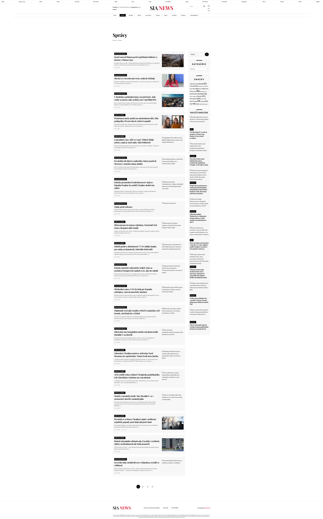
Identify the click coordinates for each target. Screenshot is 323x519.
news (194, 91)
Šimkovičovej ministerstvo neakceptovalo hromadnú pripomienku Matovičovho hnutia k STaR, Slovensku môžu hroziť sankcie (198, 190)
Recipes (183, 15)
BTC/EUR (205, 1)
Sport (165, 15)
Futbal (191, 86)
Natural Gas (22, 1)
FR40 (300, 1)
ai (193, 84)
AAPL (58, 1)
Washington (205, 104)
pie (206, 91)
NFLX (264, 1)
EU (205, 83)
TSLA (132, 1)
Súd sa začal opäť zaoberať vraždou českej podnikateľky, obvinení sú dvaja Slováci (199, 327)
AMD (116, 1)
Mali (197, 88)
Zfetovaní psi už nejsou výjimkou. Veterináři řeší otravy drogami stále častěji (135, 226)
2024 (191, 84)
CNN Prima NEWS (119, 115)
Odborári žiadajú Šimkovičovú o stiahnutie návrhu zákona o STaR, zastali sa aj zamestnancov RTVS (198, 218)
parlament (202, 91)
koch (206, 86)
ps (206, 94)
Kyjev (191, 88)
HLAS (196, 86)
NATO (191, 91)
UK (198, 101)
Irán (201, 86)
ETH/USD (224, 1)
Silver (40, 1)
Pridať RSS (208, 15)
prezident (201, 94)
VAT (191, 104)
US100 (282, 1)
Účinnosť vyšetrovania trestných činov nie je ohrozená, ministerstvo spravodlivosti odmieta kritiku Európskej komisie (198, 274)
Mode (206, 88)
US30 (186, 1)
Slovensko (193, 99)
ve (194, 103)
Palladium (244, 1)
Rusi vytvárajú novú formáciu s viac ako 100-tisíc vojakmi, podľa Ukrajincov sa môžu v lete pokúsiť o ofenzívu (199, 246)
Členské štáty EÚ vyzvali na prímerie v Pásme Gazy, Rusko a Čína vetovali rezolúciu (198, 135)
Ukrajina (202, 101)
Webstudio (207, 508)
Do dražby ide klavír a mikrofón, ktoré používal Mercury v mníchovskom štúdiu (135, 162)
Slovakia (131, 15)
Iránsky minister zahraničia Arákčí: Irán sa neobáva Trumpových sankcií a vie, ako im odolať (136, 269)
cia (199, 84)
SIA (161, 7)
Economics (148, 15)
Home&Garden (194, 15)
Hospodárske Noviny (120, 53)
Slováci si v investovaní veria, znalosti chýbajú (134, 78)
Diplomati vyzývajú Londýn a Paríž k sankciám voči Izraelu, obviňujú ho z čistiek (137, 312)
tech (191, 101)
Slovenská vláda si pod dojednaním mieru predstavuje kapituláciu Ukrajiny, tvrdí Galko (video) (199, 162)
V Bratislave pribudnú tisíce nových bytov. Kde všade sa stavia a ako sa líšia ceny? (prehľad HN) (135, 98)
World (139, 15)
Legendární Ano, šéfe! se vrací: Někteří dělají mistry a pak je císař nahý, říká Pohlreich (134, 141)
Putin (191, 96)
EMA (202, 84)
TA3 (205, 98)
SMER (198, 99)
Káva (194, 88)
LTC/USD (76, 1)
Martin (200, 88)
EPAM (2, 1)
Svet (191, 129)
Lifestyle (174, 15)
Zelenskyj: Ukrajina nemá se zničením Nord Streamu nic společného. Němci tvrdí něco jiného (136, 354)
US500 (318, 1)
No (198, 90)
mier (203, 88)
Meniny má (131, 7)
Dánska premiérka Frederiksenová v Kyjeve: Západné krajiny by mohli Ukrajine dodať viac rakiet (134, 185)
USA (206, 101)
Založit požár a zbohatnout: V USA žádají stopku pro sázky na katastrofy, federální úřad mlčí (135, 248)
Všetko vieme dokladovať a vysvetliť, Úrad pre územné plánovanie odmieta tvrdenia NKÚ (199, 301)
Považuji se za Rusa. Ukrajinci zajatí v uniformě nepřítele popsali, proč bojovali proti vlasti (135, 420)
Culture (158, 15)
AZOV (196, 84)
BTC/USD (95, 1)
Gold (150, 1)
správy (202, 98)
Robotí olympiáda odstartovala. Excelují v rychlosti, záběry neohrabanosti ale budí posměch (137, 442)
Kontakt (165, 508)
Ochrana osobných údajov (152, 508)
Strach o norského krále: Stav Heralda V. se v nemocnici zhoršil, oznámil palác (133, 397)
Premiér (194, 94)
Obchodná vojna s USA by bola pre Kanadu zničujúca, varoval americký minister (133, 290)
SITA (203, 96)
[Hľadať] (207, 54)
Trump (195, 101)
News (122, 15)
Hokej (199, 86)
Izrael (204, 86)
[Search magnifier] (204, 6)
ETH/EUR (168, 1)
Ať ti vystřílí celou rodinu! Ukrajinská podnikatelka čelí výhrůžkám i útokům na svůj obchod (136, 376)
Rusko (199, 96)
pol (191, 94)
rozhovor (195, 96)
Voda (200, 104)
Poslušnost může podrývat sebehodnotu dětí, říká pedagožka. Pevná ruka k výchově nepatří (136, 119)
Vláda (197, 104)
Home (114, 15)
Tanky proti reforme (123, 206)
